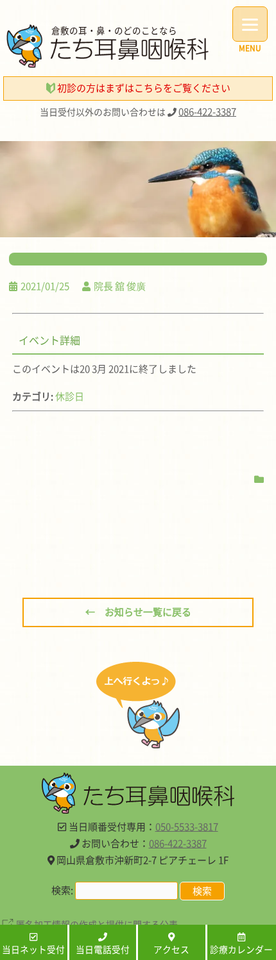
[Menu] (250, 24)
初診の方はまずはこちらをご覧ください (142, 88)
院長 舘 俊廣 (120, 286)
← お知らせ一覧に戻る (138, 612)
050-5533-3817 (186, 827)
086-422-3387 (207, 112)
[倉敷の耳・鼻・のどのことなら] (107, 64)
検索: (62, 890)
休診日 (69, 396)
